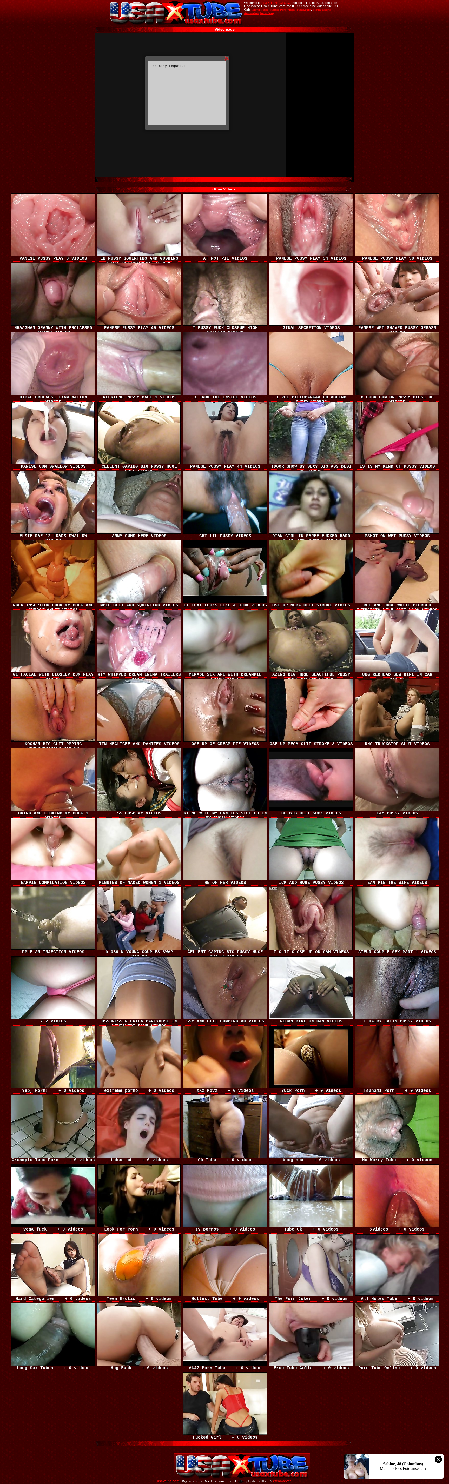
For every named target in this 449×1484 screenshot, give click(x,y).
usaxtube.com (168, 1481)
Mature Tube (260, 9)
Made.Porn (304, 9)
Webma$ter (282, 1481)
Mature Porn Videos (282, 9)
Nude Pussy (267, 13)
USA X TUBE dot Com (275, 2)
